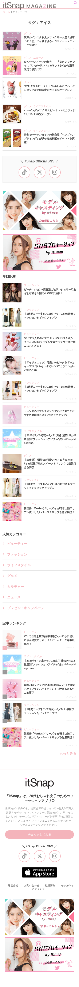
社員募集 (50, 885)
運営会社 (13, 885)
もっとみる (68, 753)
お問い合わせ (31, 885)
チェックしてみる (39, 834)
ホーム (7, 12)
